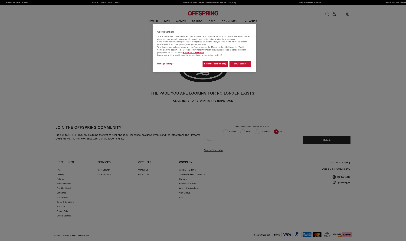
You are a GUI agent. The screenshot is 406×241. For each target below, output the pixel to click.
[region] (204, 48)
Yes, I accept (240, 64)
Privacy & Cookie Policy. (193, 52)
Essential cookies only (215, 64)
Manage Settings (165, 64)
